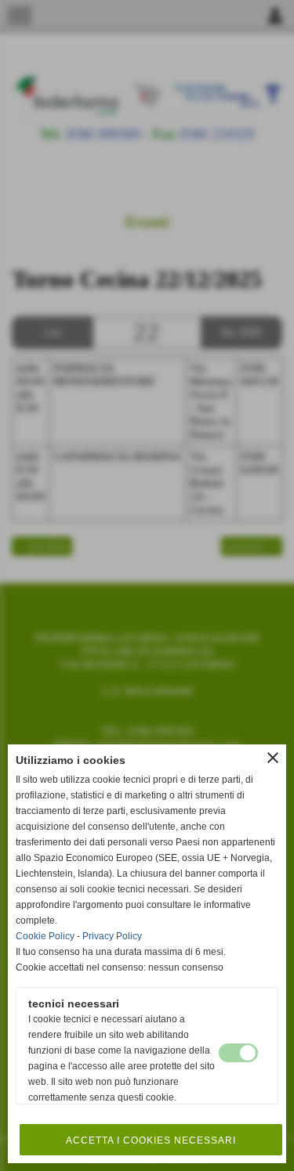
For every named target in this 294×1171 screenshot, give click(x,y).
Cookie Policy (45, 936)
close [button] (272, 757)
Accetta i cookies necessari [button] (151, 1140)
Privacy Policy (112, 936)
